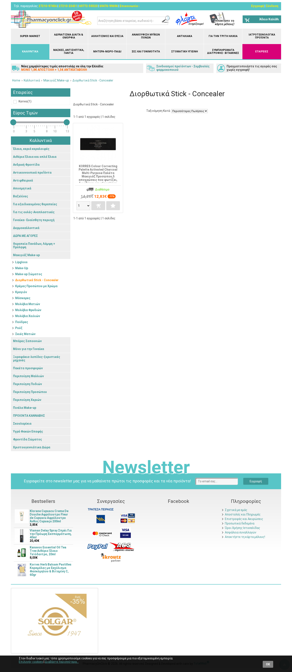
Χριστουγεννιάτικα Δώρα (31, 447)
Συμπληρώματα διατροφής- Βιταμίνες (223, 52)
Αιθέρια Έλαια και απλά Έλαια (34, 156)
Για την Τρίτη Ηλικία (223, 36)
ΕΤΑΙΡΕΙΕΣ (261, 51)
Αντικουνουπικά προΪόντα (32, 172)
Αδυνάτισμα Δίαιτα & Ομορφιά (68, 36)
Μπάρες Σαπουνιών (27, 341)
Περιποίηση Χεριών (27, 400)
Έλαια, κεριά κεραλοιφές (31, 149)
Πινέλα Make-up (24, 407)
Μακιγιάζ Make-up (26, 255)
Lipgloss (21, 262)
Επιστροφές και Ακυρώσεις (244, 519)
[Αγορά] (98, 205)
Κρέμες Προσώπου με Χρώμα (36, 286)
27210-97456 (47, 6)
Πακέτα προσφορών (28, 368)
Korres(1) (24, 101)
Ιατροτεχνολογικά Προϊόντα (262, 36)
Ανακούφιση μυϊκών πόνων (146, 36)
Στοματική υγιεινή (184, 51)
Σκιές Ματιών (25, 334)
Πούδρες (21, 322)
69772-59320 (88, 6)
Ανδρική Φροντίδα (26, 164)
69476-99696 (108, 6)
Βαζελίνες (20, 196)
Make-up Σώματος (28, 274)
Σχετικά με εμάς (236, 510)
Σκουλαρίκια (22, 423)
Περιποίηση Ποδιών (27, 384)
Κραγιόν (21, 292)
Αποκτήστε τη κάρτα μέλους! (245, 537)
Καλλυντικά (30, 51)
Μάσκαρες (22, 298)
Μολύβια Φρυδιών (28, 310)
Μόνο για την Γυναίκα (28, 349)
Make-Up (21, 268)
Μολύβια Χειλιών (27, 316)
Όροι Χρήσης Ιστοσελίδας (242, 528)
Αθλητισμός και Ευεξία (107, 36)
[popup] (98, 546)
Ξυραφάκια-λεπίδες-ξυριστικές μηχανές (36, 358)
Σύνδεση (272, 6)
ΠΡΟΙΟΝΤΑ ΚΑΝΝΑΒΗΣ (29, 415)
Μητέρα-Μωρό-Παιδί (107, 51)
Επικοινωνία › (129, 6)
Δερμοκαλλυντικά (26, 228)
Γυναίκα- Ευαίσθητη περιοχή (34, 220)
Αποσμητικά (22, 188)
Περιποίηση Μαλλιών (28, 376)
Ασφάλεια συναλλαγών (240, 532)
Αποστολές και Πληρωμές (243, 514)
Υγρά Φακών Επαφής (28, 431)
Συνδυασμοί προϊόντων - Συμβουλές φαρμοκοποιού (182, 68)
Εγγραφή (257, 6)
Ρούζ (18, 328)
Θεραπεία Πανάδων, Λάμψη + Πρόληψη (34, 245)
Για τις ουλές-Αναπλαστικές (34, 212)
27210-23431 (68, 6)
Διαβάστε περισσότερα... (62, 661)
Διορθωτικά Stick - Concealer (37, 280)
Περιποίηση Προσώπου (30, 392)
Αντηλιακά (184, 36)
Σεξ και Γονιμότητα (146, 51)
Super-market (30, 36)
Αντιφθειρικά (23, 180)
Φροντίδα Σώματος (27, 439)
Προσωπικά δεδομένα (239, 523)
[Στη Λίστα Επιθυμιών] (113, 205)
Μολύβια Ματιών (27, 304)
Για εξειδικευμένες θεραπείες (35, 204)
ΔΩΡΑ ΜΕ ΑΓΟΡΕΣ (25, 236)
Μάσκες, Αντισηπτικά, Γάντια (68, 52)
